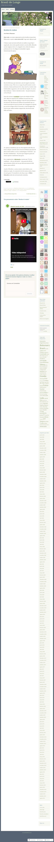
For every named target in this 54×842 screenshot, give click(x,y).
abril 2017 (42, 675)
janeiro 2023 (42, 524)
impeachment (43, 390)
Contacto (12, 9)
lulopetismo (44, 400)
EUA (46, 378)
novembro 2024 (43, 476)
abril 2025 (42, 465)
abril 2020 (42, 597)
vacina (47, 424)
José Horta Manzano (15, 27)
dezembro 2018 (43, 632)
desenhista (45, 362)
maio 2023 (42, 516)
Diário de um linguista (44, 318)
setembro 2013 (43, 769)
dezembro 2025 (43, 448)
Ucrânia (45, 423)
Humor (41, 154)
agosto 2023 (42, 509)
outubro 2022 (42, 531)
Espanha (44, 374)
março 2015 (42, 730)
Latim (41, 395)
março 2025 (42, 467)
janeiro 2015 (42, 734)
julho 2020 (42, 590)
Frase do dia (42, 151)
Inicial (3, 9)
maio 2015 (42, 726)
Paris (46, 406)
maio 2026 (42, 437)
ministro (41, 403)
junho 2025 (42, 461)
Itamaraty (42, 392)
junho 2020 (42, 592)
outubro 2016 (42, 688)
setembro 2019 (43, 612)
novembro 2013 (43, 765)
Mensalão (42, 401)
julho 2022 (42, 537)
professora (6, 190)
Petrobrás (33, 189)
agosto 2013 (42, 772)
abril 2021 (42, 570)
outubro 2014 (42, 741)
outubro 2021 (42, 557)
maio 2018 (42, 647)
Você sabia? (42, 181)
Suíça (42, 421)
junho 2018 (42, 645)
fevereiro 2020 (43, 601)
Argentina (42, 343)
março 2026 (42, 441)
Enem (11, 189)
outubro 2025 (42, 452)
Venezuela (43, 426)
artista (47, 343)
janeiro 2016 (42, 708)
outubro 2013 (42, 767)
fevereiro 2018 (43, 653)
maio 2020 (42, 594)
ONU (44, 406)
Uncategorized (43, 177)
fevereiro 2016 (43, 706)
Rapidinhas (42, 162)
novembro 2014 (43, 739)
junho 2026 (42, 435)
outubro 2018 (42, 636)
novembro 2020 (43, 581)
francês (41, 385)
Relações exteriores (44, 164)
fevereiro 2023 (43, 522)
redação (9, 190)
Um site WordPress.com (26, 832)
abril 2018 (42, 649)
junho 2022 (42, 540)
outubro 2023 (42, 505)
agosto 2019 (42, 614)
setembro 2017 (43, 664)
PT (44, 415)
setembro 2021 (43, 559)
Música (41, 158)
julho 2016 (42, 695)
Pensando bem (43, 160)
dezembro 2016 (43, 684)
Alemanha (42, 341)
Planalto (45, 410)
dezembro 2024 (43, 474)
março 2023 (42, 520)
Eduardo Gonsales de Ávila (17, 206)
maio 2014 (42, 752)
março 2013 (42, 783)
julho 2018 (42, 642)
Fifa (43, 381)
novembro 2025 (43, 450)
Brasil (42, 348)
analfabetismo (31, 188)
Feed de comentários (44, 814)
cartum (44, 350)
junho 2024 (42, 487)
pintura (41, 409)
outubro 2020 (42, 583)
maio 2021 (42, 568)
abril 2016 (42, 702)
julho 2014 (42, 748)
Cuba (41, 362)
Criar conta (42, 807)
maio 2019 (42, 621)
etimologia (42, 378)
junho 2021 (42, 566)
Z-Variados (42, 183)
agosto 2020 (42, 588)
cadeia (41, 350)
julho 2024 (42, 485)
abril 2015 (42, 728)
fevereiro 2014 (43, 758)
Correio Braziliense (44, 137)
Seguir (42, 54)
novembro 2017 (43, 660)
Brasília (46, 348)
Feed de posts (43, 811)
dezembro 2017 (43, 658)
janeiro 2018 (42, 656)
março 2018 (42, 651)
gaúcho (44, 387)
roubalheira (14, 190)
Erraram (41, 140)
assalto (5, 189)
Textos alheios (43, 172)
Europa (41, 380)
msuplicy (46, 84)
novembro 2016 (43, 686)
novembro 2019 (43, 607)
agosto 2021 (42, 562)
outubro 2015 (42, 715)
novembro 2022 (43, 529)
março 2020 (42, 599)
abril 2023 (42, 518)
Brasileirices (16, 188)
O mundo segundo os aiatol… (46, 111)
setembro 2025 (43, 454)
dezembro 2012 (43, 789)
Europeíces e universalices (42, 146)
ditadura (41, 368)
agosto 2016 (42, 693)
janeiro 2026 (42, 446)
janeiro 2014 (42, 761)
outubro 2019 (42, 610)
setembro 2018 (43, 638)
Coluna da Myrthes (43, 133)
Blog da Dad (42, 303)
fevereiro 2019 (43, 627)
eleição (44, 369)
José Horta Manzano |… (46, 78)
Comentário (29, 293)
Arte (41, 127)
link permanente (23, 190)
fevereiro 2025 (43, 470)
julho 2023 (42, 511)
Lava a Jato (45, 395)
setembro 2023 (43, 507)
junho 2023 (42, 513)
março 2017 (42, 677)
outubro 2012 (42, 793)
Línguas (41, 156)
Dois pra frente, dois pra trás (10, 193)
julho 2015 (42, 721)
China (42, 352)
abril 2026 (42, 439)
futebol (41, 387)
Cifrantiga (42, 313)
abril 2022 (42, 544)
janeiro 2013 (42, 787)
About (7, 9)
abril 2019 (42, 623)
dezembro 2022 (43, 526)
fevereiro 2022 (43, 548)
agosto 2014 (42, 745)
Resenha (41, 168)
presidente (43, 413)
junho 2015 (42, 723)
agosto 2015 (42, 719)
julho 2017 (42, 669)
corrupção (43, 360)
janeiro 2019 (42, 629)
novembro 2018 (43, 634)
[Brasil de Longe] (27, 19)
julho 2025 (42, 459)
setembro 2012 (43, 796)
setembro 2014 (43, 743)
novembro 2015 (43, 713)
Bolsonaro (45, 345)
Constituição (43, 354)
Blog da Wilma (43, 305)
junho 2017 (42, 671)
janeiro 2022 (42, 551)
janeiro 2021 (42, 577)
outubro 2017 (42, 662)
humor (42, 389)
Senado (41, 419)
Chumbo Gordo (43, 310)
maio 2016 (42, 699)
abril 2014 (42, 754)
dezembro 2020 (43, 579)
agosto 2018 (42, 640)
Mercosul (46, 401)
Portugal (42, 411)
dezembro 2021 (43, 553)
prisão (41, 415)
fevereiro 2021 (43, 575)
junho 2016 (42, 697)
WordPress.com (43, 816)
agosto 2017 (42, 667)
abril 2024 (42, 491)
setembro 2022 (43, 533)
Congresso (46, 352)
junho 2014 (42, 750)
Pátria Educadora (27, 189)
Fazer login (42, 809)
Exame (18, 189)
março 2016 (42, 704)
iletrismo (22, 189)
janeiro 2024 (42, 498)
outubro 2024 (42, 478)
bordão (8, 189)
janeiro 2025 (42, 472)
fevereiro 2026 (43, 443)
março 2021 (42, 572)
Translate (45, 331)
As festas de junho (46, 81)
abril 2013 (42, 780)
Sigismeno (42, 170)
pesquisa (42, 408)
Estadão (43, 376)
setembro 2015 (43, 717)
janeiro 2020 (42, 603)
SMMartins (46, 107)
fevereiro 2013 (43, 785)
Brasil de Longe (10, 2)
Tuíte (41, 175)
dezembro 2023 (43, 500)
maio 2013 (42, 778)
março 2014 (42, 756)
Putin (46, 415)
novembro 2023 (43, 502)
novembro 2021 (43, 555)
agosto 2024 (42, 483)
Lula (42, 398)
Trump (41, 423)
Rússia (46, 417)
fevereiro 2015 (43, 732)
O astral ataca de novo (31, 193)
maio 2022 (42, 542)
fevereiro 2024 (43, 496)
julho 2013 (42, 774)
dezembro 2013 (43, 763)
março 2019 (42, 625)
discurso (45, 366)
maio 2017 (42, 673)
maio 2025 (42, 463)
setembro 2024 (43, 481)
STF (44, 419)
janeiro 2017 (42, 682)
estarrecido (15, 189)
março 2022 (42, 546)
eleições (42, 371)
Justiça (45, 394)
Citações (41, 131)
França (45, 385)
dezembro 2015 (43, 710)
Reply (12, 267)
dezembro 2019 (43, 605)
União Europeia (43, 424)
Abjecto (41, 124)
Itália (45, 392)
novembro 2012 (43, 791)
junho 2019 (42, 618)
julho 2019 (42, 616)
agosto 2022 (42, 535)
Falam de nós (42, 149)
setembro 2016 (43, 691)
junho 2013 (42, 776)
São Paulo (46, 421)
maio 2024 (42, 489)
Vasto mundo (21, 188)
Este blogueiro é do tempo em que (44, 143)
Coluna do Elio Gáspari (43, 316)
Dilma (42, 364)
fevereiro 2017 (43, 680)
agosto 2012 (42, 798)
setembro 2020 (43, 586)
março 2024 (42, 494)
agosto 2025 (42, 456)
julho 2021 (42, 564)
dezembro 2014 (43, 737)
